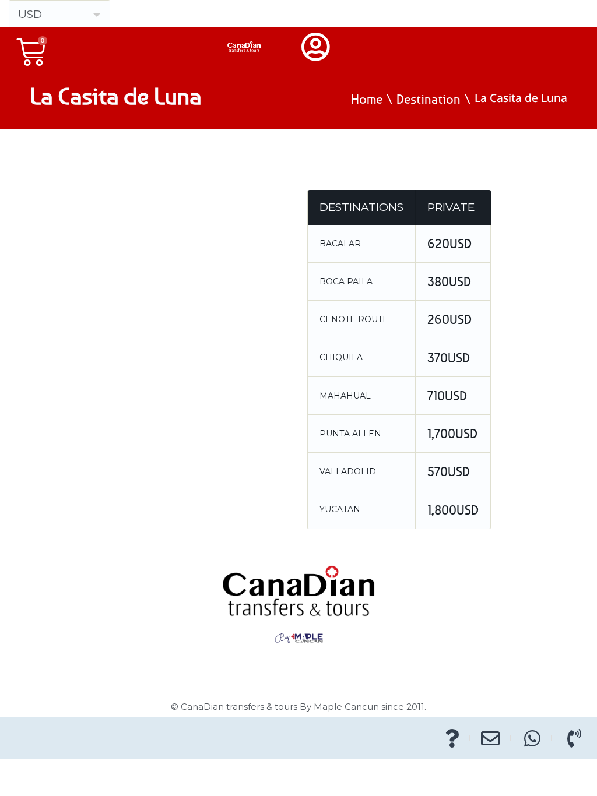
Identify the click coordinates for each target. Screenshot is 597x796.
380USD (449, 281)
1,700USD (452, 433)
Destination (428, 99)
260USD (449, 319)
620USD (449, 243)
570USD (448, 471)
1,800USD (453, 509)
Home (366, 99)
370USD (448, 357)
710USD (447, 395)
